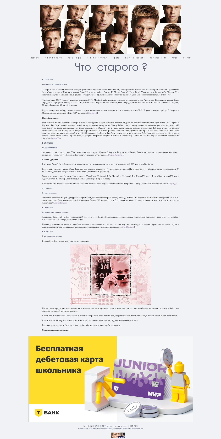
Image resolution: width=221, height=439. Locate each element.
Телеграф (92, 113)
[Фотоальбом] (116, 58)
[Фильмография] (53, 58)
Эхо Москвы (128, 227)
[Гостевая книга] (158, 58)
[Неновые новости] (134, 58)
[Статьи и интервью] (97, 58)
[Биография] (74, 58)
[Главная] (34, 58)
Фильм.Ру (55, 138)
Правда (173, 183)
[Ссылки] (187, 58)
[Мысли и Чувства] (174, 58)
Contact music (60, 203)
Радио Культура (116, 155)
